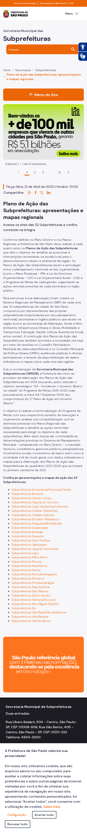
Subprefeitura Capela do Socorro (35, 502)
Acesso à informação (25, 3)
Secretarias (23, 70)
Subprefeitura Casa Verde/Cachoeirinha (40, 506)
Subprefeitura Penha (26, 570)
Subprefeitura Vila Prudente (31, 621)
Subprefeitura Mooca (26, 561)
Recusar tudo (17, 824)
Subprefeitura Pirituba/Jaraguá (33, 583)
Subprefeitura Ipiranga (27, 532)
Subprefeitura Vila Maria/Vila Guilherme (39, 612)
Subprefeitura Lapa (25, 553)
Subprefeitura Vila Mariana (30, 617)
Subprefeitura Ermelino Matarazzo (36, 519)
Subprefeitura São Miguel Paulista (35, 604)
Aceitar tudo (44, 815)
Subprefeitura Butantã (27, 494)
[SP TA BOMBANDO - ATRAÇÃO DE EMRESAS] (43, 131)
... (51, 172)
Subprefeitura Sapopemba (30, 587)
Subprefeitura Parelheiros (29, 566)
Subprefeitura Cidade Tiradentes (35, 511)
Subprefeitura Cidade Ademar (33, 515)
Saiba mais (51, 806)
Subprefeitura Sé (24, 608)
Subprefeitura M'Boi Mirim (30, 557)
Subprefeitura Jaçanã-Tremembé (35, 549)
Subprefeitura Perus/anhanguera (34, 574)
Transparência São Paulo (53, 3)
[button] (68, 172)
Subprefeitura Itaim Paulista (31, 540)
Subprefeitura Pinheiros (28, 578)
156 (71, 3)
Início (7, 70)
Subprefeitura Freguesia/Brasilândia (37, 523)
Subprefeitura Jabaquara (29, 545)
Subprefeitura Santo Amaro (31, 595)
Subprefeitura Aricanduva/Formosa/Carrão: (42, 489)
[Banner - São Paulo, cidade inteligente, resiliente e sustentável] (43, 664)
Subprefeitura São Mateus (30, 591)
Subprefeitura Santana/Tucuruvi (34, 600)
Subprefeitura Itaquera (28, 536)
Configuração (16, 815)
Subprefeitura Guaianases (30, 528)
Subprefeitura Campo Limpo (32, 498)
